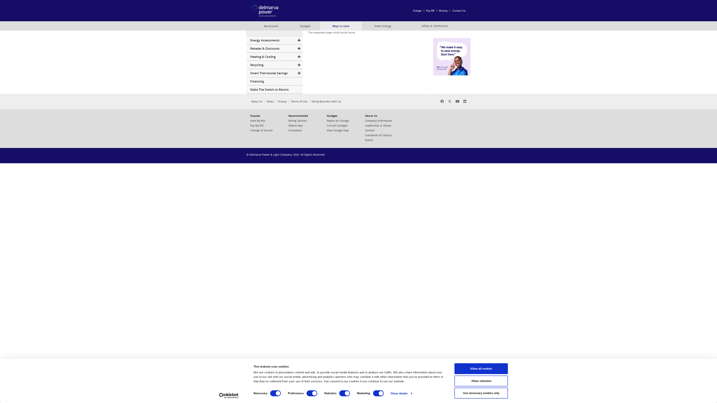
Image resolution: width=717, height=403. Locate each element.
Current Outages (337, 125)
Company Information (378, 120)
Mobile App (295, 125)
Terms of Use (299, 101)
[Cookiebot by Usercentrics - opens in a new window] (228, 396)
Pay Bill (430, 10)
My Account (271, 26)
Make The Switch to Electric (269, 90)
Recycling (256, 65)
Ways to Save (340, 26)
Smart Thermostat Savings (269, 73)
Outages (305, 26)
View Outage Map (338, 130)
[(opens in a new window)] (442, 101)
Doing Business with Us (326, 101)
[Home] (271, 10)
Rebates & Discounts (265, 48)
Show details (399, 393)
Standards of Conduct (378, 135)
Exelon (369, 140)
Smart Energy (382, 26)
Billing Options (297, 120)
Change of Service (261, 130)
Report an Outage (338, 120)
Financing (257, 81)
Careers (370, 130)
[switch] (312, 393)
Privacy (282, 101)
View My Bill (257, 120)
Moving (443, 10)
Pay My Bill (257, 125)
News (270, 101)
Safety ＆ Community (434, 26)
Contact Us (458, 10)
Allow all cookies (481, 368)
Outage (417, 10)
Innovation (295, 130)
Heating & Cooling (263, 57)
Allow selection (481, 380)
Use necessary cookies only (481, 393)
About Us (257, 101)
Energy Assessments (265, 40)
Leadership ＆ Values (378, 125)
